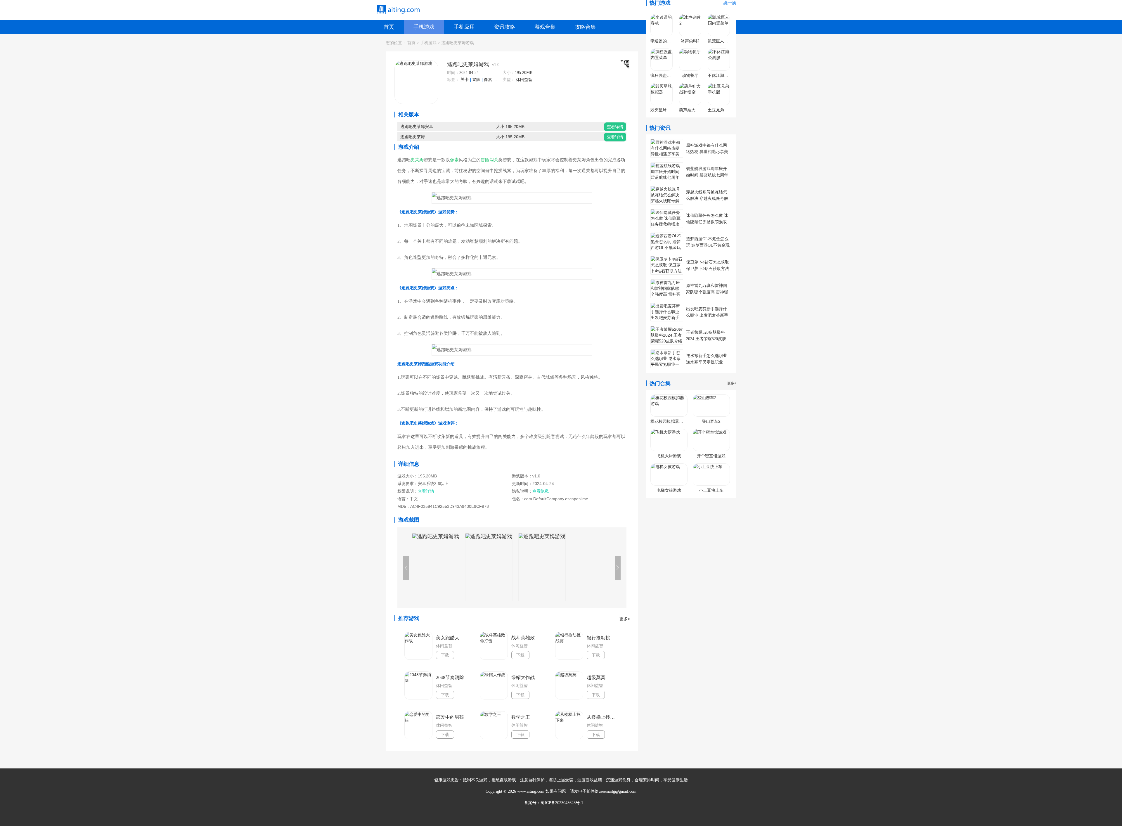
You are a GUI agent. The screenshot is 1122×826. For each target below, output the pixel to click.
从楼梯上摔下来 (602, 717)
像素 (488, 79)
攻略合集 (585, 27)
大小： (509, 72)
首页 (389, 27)
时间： (453, 72)
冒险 (477, 79)
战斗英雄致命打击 (527, 637)
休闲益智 (524, 79)
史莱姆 (417, 159)
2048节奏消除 (450, 677)
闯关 (493, 159)
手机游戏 (423, 27)
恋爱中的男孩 (450, 717)
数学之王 (520, 717)
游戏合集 (544, 27)
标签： (453, 79)
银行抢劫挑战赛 (602, 637)
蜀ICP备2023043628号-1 (562, 803)
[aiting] (398, 10)
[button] (618, 568)
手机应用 (464, 27)
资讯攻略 (504, 27)
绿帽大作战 (523, 677)
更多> (624, 619)
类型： (509, 79)
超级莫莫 (596, 677)
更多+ (731, 383)
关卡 (465, 79)
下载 (445, 655)
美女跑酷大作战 (452, 637)
